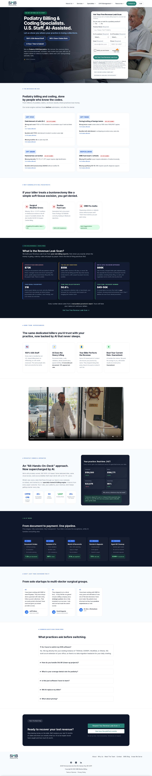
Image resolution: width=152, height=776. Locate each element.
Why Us (100, 756)
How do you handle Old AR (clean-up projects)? (60, 662)
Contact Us (131, 3)
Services (80, 3)
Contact (119, 756)
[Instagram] (76, 763)
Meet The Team (110, 756)
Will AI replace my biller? (51, 690)
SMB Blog (126, 756)
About (94, 756)
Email (98, 41)
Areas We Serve (136, 756)
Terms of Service (71, 772)
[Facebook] (71, 763)
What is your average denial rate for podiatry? (60, 671)
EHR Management (105, 3)
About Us (69, 3)
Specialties (90, 3)
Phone (115, 41)
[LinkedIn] (81, 763)
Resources (119, 3)
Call (140, 3)
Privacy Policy (102, 62)
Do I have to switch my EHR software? (56, 647)
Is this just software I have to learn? (56, 681)
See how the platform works (106, 731)
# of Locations (101, 34)
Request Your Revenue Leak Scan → (106, 726)
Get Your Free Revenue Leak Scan (106, 57)
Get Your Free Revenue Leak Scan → (76, 310)
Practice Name (101, 27)
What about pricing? (50, 699)
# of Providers (118, 34)
